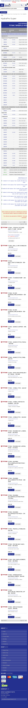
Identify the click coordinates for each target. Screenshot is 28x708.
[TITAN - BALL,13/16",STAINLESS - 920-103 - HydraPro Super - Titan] (4, 261)
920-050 (5, 160)
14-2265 (13, 153)
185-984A (5, 52)
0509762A (16, 236)
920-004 (5, 153)
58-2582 (13, 123)
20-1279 (13, 92)
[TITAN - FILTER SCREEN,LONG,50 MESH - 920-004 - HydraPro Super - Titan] (4, 310)
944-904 (5, 123)
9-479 (14, 65)
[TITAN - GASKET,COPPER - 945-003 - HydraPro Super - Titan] (4, 327)
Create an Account (6, 0)
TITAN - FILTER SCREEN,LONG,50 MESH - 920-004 (16, 311)
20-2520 (13, 114)
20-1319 (13, 42)
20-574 (13, 76)
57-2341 (13, 57)
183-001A (5, 92)
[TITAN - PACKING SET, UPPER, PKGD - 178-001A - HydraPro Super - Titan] (4, 446)
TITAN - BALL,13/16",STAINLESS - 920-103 (16, 262)
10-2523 (13, 125)
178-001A (5, 78)
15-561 (13, 88)
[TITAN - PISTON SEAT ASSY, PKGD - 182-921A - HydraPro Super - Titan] (4, 544)
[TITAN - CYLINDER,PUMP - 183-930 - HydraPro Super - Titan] (4, 278)
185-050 (5, 39)
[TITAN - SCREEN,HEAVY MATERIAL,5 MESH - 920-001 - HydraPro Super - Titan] (4, 575)
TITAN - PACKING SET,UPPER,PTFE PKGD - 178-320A (16, 513)
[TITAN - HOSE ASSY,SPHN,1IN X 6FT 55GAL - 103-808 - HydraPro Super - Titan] (4, 373)
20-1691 (13, 44)
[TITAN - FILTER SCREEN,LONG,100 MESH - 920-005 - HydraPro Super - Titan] (4, 293)
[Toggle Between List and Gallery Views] (25, 222)
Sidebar (4, 12)
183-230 (5, 95)
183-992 (5, 69)
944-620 (5, 110)
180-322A (5, 85)
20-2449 (13, 160)
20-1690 (13, 85)
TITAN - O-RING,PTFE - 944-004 (17, 417)
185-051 (5, 42)
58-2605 (13, 63)
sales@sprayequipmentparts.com (9, 699)
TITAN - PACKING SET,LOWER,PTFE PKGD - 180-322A (17, 480)
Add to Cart (11, 255)
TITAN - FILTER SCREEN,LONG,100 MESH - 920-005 (17, 295)
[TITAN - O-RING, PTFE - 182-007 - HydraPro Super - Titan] (4, 388)
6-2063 (13, 158)
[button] (14, 8)
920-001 (5, 151)
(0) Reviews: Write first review (13, 265)
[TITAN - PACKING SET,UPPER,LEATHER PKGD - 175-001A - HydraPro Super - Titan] (4, 495)
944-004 (5, 118)
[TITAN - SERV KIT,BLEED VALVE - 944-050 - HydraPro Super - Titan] (4, 607)
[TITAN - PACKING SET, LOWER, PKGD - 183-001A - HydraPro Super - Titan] (4, 431)
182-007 (5, 88)
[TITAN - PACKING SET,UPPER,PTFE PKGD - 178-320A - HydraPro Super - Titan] (4, 512)
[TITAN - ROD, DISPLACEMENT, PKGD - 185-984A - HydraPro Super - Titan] (4, 559)
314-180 (5, 71)
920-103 (5, 65)
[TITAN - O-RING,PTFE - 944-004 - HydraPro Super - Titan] (4, 417)
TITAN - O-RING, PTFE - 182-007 (17, 388)
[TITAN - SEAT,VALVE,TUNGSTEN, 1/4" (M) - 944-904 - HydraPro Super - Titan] (4, 590)
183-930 (5, 57)
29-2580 (13, 110)
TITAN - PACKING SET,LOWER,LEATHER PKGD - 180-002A (16, 463)
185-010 (5, 97)
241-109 (5, 104)
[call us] (22, 5)
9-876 (14, 71)
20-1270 (13, 78)
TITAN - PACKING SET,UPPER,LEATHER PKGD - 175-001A (16, 497)
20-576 (13, 83)
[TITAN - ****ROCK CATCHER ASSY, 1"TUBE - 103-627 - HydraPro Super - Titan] (4, 227)
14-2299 (13, 132)
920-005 (5, 155)
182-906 (5, 90)
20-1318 (13, 39)
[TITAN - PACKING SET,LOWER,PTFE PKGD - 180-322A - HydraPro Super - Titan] (4, 478)
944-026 (5, 120)
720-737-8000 (4, 697)
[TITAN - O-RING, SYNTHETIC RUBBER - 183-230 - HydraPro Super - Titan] (4, 402)
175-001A (5, 76)
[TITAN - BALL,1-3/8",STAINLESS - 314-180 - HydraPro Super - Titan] (4, 246)
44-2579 (13, 120)
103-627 (5, 132)
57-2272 (13, 52)
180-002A (5, 83)
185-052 (5, 44)
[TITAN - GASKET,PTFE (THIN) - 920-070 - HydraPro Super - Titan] (4, 357)
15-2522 (13, 118)
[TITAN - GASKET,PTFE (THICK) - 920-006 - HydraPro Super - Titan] (4, 342)
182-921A (5, 63)
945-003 (5, 125)
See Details (11, 240)
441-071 (5, 48)
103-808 (5, 137)
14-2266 (13, 155)
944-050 (5, 114)
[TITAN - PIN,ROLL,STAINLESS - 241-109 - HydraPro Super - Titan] (4, 529)
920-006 (5, 158)
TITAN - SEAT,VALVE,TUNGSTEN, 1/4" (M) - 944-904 (16, 592)
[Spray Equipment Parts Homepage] (11, 5)
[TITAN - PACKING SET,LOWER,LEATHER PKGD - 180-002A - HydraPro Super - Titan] (4, 461)
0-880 (14, 95)
